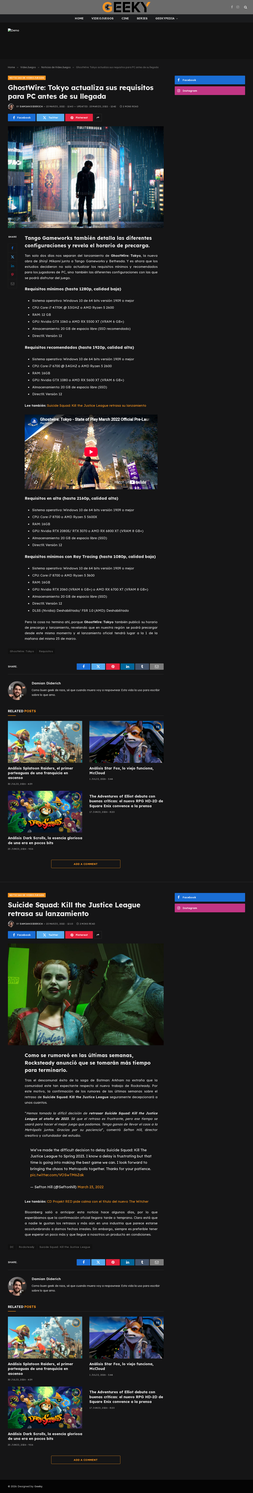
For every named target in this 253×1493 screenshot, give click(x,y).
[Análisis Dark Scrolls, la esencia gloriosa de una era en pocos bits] (45, 812)
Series (142, 18)
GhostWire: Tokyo (22, 651)
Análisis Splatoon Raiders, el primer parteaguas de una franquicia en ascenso (40, 773)
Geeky (38, 1486)
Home (79, 18)
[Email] (12, 283)
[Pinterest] (12, 274)
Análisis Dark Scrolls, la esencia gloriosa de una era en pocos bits (45, 840)
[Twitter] (12, 257)
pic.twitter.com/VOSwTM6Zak (57, 1174)
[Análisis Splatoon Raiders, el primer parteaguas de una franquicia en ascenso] (45, 742)
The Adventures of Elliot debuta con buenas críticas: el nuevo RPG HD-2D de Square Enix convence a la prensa (126, 801)
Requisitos (46, 651)
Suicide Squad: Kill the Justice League (65, 1246)
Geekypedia (165, 18)
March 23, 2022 (90, 1186)
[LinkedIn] (12, 265)
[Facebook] (12, 248)
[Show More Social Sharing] (98, 117)
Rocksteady (27, 1246)
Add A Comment (86, 864)
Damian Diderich (31, 106)
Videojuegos (103, 18)
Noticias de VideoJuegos (26, 77)
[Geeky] (126, 7)
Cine (125, 18)
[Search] (245, 7)
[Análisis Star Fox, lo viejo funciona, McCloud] (126, 742)
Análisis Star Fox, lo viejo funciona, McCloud (121, 770)
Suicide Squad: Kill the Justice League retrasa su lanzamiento (96, 405)
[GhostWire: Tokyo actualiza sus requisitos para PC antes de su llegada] (86, 177)
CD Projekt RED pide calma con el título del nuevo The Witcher (97, 1201)
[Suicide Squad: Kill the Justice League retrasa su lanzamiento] (86, 994)
